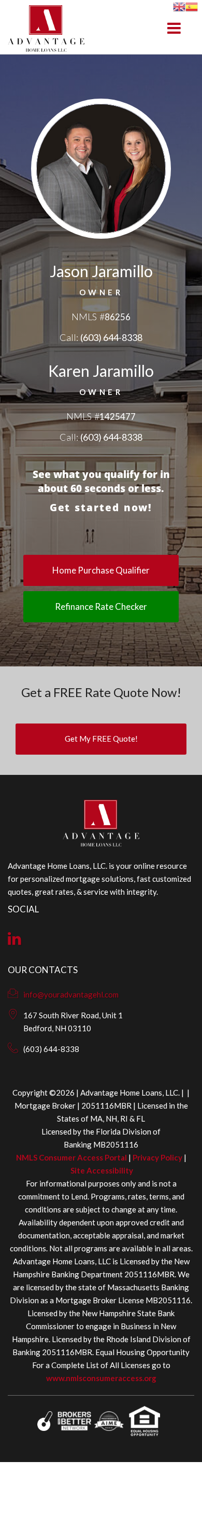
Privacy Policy (157, 1157)
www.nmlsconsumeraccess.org (101, 1378)
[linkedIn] (14, 941)
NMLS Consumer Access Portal (71, 1157)
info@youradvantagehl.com (71, 994)
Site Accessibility (101, 1170)
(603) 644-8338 (111, 337)
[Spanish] (191, 5)
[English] (179, 5)
